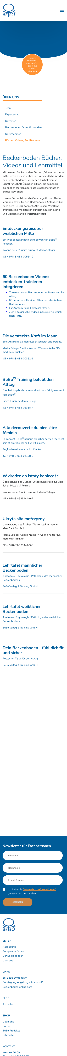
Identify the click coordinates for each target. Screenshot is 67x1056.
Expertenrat (12, 114)
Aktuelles (8, 1004)
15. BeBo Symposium (15, 977)
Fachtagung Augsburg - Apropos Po (23, 982)
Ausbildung (9, 947)
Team (8, 108)
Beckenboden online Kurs (17, 987)
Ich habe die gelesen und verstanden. (32, 891)
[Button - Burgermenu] (61, 10)
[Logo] (9, 10)
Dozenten (10, 121)
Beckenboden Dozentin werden (23, 127)
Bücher (7, 1026)
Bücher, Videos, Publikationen (23, 140)
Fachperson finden (13, 951)
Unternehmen (13, 134)
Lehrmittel (8, 1035)
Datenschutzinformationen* (39, 889)
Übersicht (8, 1021)
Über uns (8, 960)
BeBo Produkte (11, 1030)
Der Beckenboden (13, 956)
